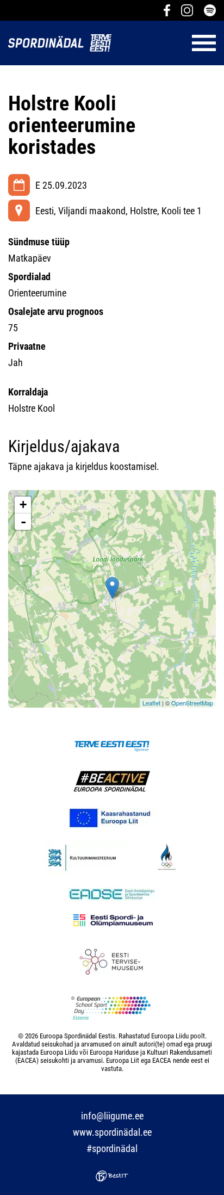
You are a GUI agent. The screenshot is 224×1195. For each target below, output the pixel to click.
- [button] (23, 521)
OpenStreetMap (192, 702)
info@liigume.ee (112, 1116)
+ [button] (23, 504)
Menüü (169, 43)
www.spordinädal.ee (112, 1132)
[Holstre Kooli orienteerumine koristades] (112, 588)
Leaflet (151, 702)
